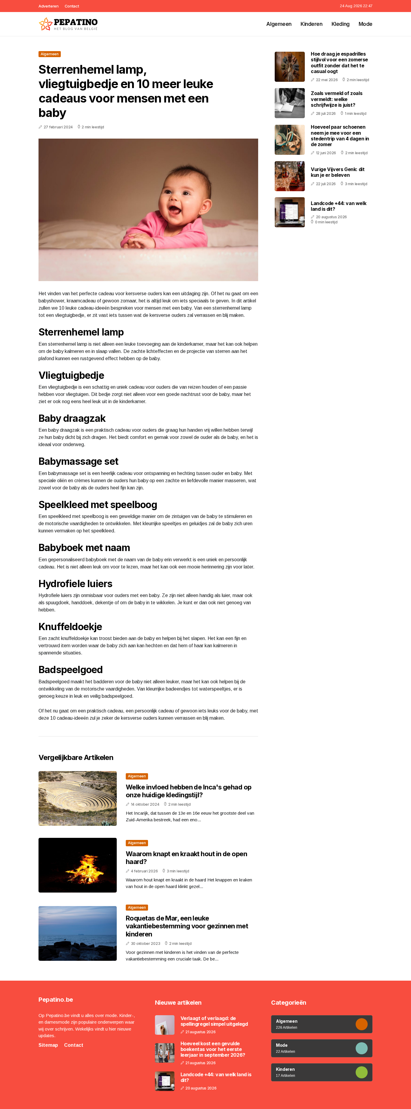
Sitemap (48, 1045)
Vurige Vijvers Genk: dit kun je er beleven (337, 172)
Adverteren (49, 6)
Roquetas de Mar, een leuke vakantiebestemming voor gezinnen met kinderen (187, 926)
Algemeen (279, 24)
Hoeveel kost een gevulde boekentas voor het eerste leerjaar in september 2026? (213, 1049)
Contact (72, 6)
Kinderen (312, 24)
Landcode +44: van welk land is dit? (338, 206)
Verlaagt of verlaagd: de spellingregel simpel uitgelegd (214, 1021)
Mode (365, 24)
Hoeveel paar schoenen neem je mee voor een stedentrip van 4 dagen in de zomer (340, 135)
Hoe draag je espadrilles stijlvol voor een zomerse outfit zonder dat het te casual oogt (339, 62)
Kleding (341, 24)
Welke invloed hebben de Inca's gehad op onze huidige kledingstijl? (189, 791)
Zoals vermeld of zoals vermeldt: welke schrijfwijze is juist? (336, 99)
